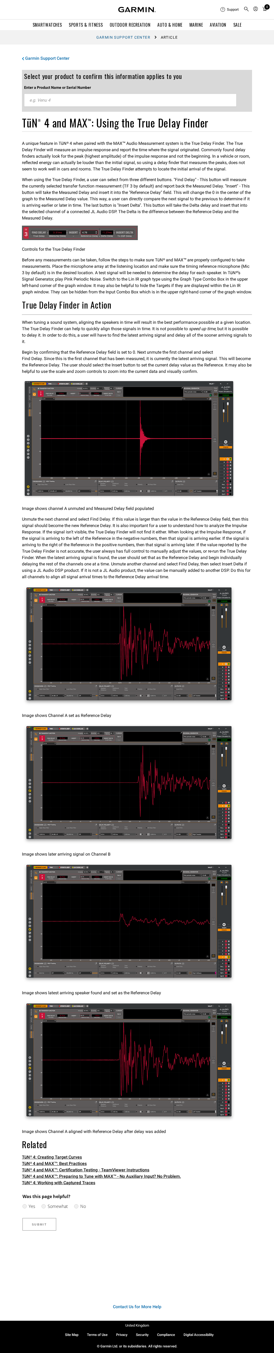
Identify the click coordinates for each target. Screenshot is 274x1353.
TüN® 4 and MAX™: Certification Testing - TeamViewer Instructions (85, 1169)
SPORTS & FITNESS (86, 25)
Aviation (218, 25)
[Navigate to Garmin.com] (137, 9)
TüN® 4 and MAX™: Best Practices (54, 1163)
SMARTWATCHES (47, 25)
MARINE (196, 25)
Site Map (71, 1335)
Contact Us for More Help (137, 1306)
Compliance (166, 1335)
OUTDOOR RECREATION (130, 25)
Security (142, 1335)
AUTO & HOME (169, 25)
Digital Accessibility (199, 1335)
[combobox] (130, 100)
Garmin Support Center (123, 37)
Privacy (121, 1335)
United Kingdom (137, 1325)
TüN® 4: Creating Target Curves (52, 1157)
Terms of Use (97, 1335)
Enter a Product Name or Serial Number (57, 87)
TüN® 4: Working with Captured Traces (58, 1182)
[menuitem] (229, 9)
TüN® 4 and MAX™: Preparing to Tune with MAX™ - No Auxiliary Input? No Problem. (101, 1176)
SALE (237, 25)
